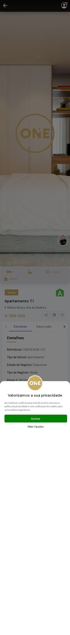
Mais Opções (36, 426)
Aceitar (35, 418)
